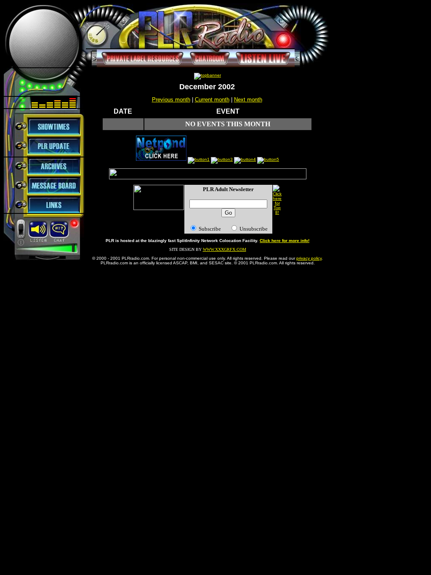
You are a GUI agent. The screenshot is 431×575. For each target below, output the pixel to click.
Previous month (171, 99)
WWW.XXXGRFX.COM (224, 249)
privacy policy (309, 258)
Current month (212, 99)
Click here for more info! (284, 240)
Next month (248, 99)
